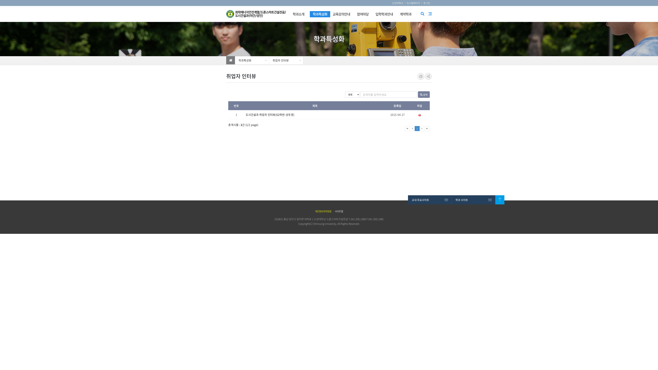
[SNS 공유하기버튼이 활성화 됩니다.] (428, 76)
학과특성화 (245, 60)
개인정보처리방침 (323, 211)
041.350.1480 (358, 219)
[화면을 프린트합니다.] (420, 76)
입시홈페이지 (413, 3)
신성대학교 (397, 3)
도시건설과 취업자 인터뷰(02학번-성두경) (270, 115)
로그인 (426, 3)
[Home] (230, 60)
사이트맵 (430, 14)
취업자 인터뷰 (281, 60)
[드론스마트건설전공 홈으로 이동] (256, 14)
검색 (422, 14)
